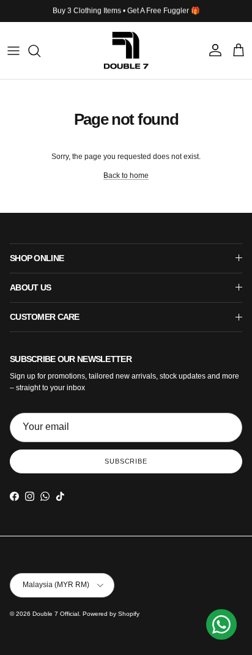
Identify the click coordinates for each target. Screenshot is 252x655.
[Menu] (13, 50)
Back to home (126, 175)
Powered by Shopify (111, 613)
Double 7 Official (55, 613)
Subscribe (126, 461)
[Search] (40, 50)
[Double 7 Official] (126, 50)
